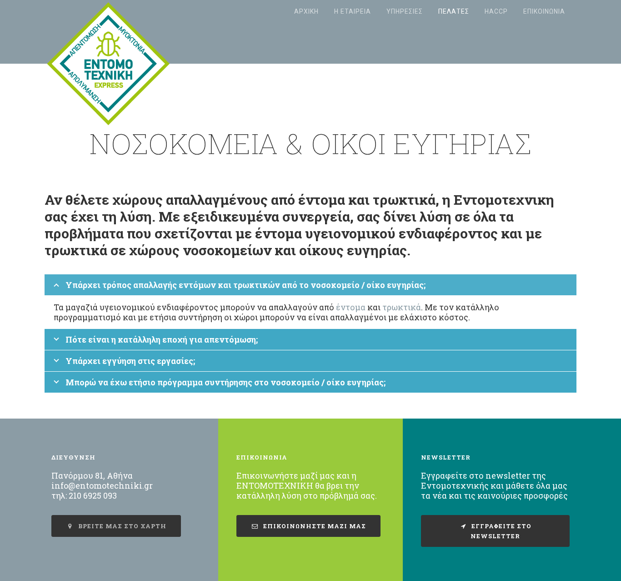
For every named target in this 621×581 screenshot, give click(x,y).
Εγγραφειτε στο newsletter (500, 531)
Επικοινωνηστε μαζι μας (313, 526)
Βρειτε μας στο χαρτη (121, 526)
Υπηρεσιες (404, 11)
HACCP (496, 11)
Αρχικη (306, 11)
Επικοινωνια (544, 11)
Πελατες (453, 11)
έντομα (351, 307)
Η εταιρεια (352, 11)
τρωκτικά (401, 307)
